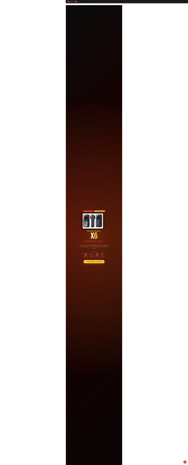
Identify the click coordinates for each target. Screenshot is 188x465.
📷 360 (72, 2)
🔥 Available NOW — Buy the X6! (94, 261)
